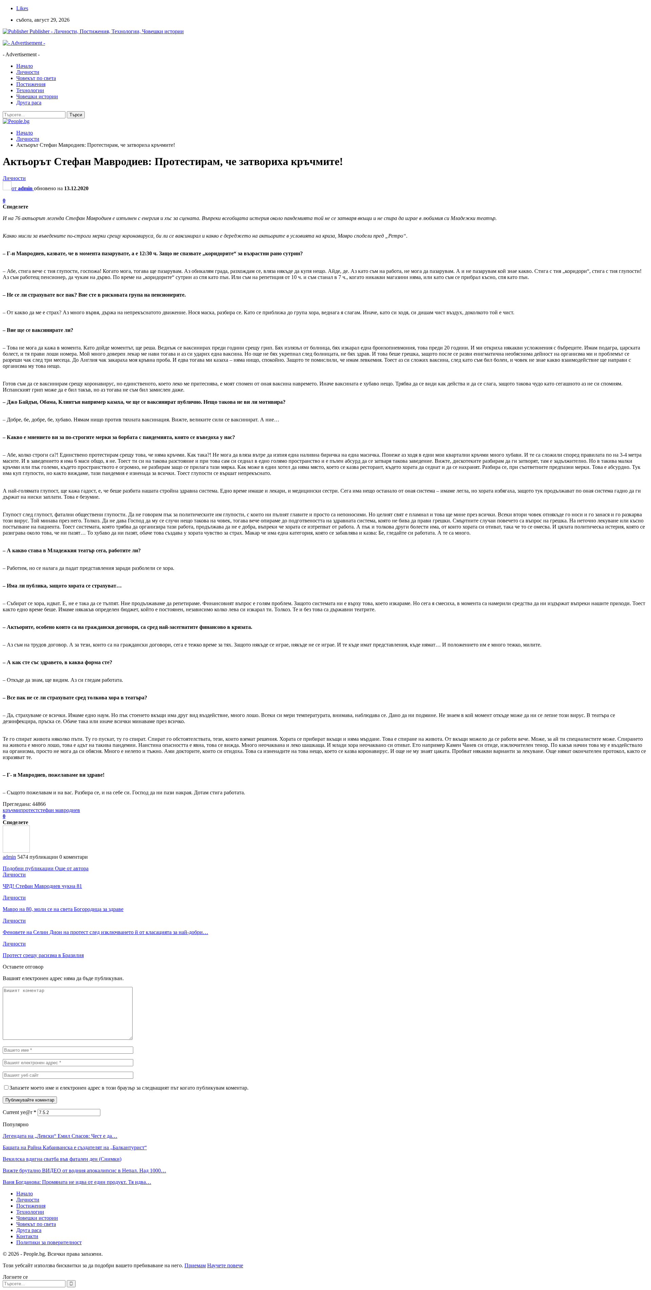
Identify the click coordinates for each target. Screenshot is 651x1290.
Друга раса (28, 102)
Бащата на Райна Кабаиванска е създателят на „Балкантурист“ (75, 1147)
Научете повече (225, 1265)
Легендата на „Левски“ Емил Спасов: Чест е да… (60, 1136)
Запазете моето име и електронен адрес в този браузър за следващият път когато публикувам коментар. (129, 1088)
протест (29, 810)
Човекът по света (36, 78)
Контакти (27, 1236)
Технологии (30, 90)
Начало (24, 66)
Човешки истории (37, 96)
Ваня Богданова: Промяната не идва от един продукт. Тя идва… (77, 1182)
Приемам (195, 1265)
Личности (27, 72)
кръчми (11, 810)
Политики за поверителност (49, 1242)
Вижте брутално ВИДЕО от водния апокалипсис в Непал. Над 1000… (84, 1170)
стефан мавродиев (59, 810)
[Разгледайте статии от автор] (16, 851)
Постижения (30, 84)
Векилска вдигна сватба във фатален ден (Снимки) (62, 1159)
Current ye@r (19, 1112)
